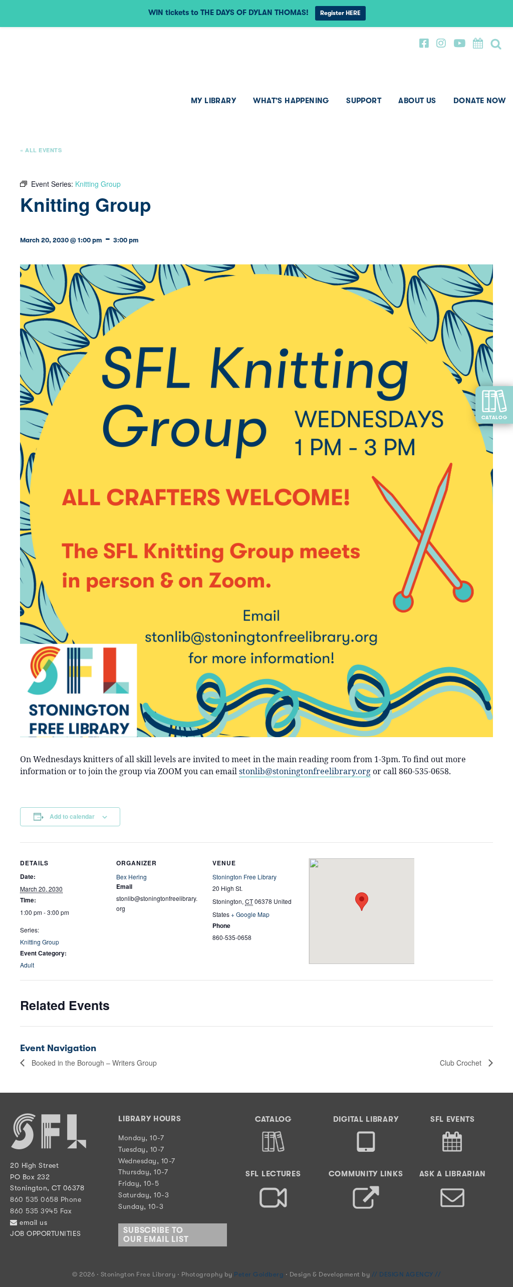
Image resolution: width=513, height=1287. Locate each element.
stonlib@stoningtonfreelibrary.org (305, 771)
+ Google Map (250, 914)
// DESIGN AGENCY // (406, 1274)
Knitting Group (39, 941)
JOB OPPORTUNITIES (45, 1233)
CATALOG (494, 417)
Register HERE (340, 13)
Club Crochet (461, 1063)
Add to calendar (72, 816)
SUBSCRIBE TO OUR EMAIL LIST (155, 1235)
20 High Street (34, 1165)
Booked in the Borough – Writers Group (93, 1063)
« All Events (41, 150)
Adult (27, 964)
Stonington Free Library (47, 80)
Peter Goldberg (260, 1274)
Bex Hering (131, 876)
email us (32, 1222)
